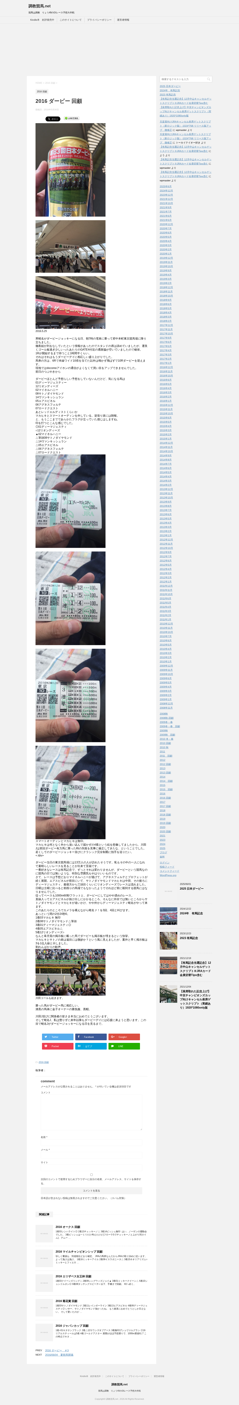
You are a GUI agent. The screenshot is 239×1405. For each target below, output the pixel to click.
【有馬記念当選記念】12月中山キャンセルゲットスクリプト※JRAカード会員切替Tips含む (195, 968)
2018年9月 (166, 300)
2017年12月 (166, 325)
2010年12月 (166, 623)
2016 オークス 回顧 (68, 1226)
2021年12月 (166, 199)
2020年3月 (166, 245)
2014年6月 (166, 468)
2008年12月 (166, 703)
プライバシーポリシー (99, 19)
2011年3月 (165, 611)
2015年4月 (166, 426)
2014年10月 (166, 451)
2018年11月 (166, 291)
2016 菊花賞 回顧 (66, 1301)
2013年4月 (166, 522)
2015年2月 (166, 434)
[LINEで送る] (71, 117)
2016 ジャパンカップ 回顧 (72, 1325)
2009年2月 (166, 695)
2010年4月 (166, 648)
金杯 (162, 856)
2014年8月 (166, 459)
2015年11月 (166, 409)
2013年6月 (166, 514)
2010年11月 (166, 627)
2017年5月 (166, 346)
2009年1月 (166, 699)
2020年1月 (166, 253)
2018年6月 (166, 304)
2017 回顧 (165, 806)
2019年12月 (166, 257)
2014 (162, 776)
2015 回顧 (166, 789)
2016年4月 (166, 388)
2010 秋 (164, 747)
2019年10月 (166, 266)
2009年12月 (166, 665)
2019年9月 (166, 270)
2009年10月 (166, 674)
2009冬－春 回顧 (170, 726)
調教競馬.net (40, 6)
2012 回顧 (165, 764)
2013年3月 (166, 527)
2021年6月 (166, 215)
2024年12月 (166, 190)
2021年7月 (166, 211)
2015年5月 (166, 421)
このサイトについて (71, 19)
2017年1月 (166, 363)
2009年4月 (166, 686)
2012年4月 (166, 569)
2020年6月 (166, 232)
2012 (162, 760)
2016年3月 (166, 392)
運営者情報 (123, 19)
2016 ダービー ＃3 (57, 1350)
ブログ (163, 852)
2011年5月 (165, 602)
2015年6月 (166, 417)
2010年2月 (166, 657)
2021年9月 (166, 207)
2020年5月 (166, 236)
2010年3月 (166, 653)
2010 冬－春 (166, 739)
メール (45, 1149)
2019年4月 (166, 274)
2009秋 (164, 730)
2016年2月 (166, 396)
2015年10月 (166, 413)
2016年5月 (166, 384)
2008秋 (164, 713)
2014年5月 (166, 472)
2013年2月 (166, 531)
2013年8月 (166, 506)
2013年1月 (166, 535)
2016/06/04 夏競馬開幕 (59, 1354)
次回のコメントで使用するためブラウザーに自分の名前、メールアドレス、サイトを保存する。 (91, 1181)
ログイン (165, 862)
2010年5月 (166, 644)
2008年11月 (166, 707)
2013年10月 (166, 497)
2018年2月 (166, 321)
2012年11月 (166, 543)
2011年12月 (166, 585)
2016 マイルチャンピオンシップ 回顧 (79, 1251)
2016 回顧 (44, 1062)
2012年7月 (166, 556)
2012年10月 (166, 548)
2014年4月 (166, 476)
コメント (46, 1092)
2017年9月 (166, 337)
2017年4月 (166, 350)
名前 (44, 1137)
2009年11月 (166, 670)
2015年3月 (166, 430)
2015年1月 (166, 438)
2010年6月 (166, 640)
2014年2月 (166, 485)
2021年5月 (166, 220)
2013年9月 (166, 501)
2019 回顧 (165, 823)
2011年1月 (165, 619)
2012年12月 (166, 539)
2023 (162, 839)
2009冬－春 (166, 722)
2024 (162, 844)
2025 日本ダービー (170, 86)
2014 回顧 (166, 781)
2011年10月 (166, 594)
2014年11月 (166, 447)
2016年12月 (166, 367)
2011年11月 (166, 590)
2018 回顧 (165, 814)
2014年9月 (166, 455)
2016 (162, 793)
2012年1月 (166, 581)
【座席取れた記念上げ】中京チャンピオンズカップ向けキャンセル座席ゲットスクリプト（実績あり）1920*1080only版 (185, 111)
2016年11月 (166, 371)
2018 (162, 810)
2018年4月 (166, 312)
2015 (162, 785)
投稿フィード (167, 866)
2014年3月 (166, 480)
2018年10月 (166, 295)
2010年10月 (166, 632)
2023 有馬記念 (168, 94)
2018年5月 (166, 308)
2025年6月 (166, 186)
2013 (162, 768)
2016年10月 (166, 375)
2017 (162, 802)
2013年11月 (166, 493)
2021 (162, 835)
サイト (44, 1162)
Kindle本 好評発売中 (42, 19)
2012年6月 (166, 560)
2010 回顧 (165, 743)
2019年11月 (166, 262)
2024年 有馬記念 (170, 90)
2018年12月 (166, 287)
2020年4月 (166, 241)
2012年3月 (166, 573)
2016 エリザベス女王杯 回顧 (73, 1276)
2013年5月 (166, 518)
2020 (162, 827)
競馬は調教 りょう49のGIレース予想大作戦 (119, 1391)
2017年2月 (166, 358)
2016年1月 (166, 400)
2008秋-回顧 (167, 718)
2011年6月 (165, 598)
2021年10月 (166, 203)
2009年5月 (166, 682)
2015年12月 (166, 405)
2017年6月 (166, 342)
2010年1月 (166, 661)
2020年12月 (166, 224)
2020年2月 (166, 249)
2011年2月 (165, 615)
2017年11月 (166, 329)
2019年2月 (166, 283)
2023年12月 (166, 194)
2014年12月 (166, 442)
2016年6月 (166, 379)
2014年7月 (166, 463)
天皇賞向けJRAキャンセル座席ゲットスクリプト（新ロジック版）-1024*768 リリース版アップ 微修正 (185, 125)
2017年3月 (166, 354)
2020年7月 (166, 228)
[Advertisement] (119, 49)
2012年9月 (166, 552)
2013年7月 (166, 510)
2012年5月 (166, 564)
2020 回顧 (165, 831)
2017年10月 (166, 333)
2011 (162, 751)
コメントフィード (169, 871)
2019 (162, 818)
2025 (162, 848)
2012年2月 (166, 577)
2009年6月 (166, 678)
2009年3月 (166, 691)
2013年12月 (166, 489)
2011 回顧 (166, 755)
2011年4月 (165, 606)
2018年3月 (166, 316)
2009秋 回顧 (167, 734)
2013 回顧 (165, 772)
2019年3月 (166, 278)
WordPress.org (168, 875)
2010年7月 (166, 636)
